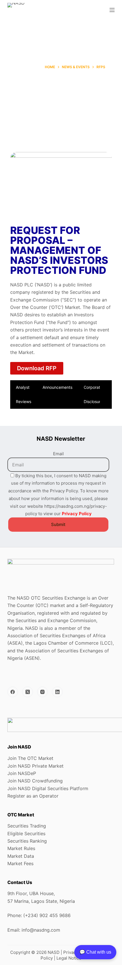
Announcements (57, 387)
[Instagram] (42, 692)
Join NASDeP (21, 773)
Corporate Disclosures (94, 394)
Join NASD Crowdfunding (35, 781)
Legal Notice (68, 958)
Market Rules (21, 848)
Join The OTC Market (30, 758)
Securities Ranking (27, 841)
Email (58, 453)
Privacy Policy (77, 513)
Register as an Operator (32, 796)
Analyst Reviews (23, 394)
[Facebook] (12, 692)
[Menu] (112, 10)
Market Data (20, 856)
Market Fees (20, 863)
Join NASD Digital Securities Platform (47, 788)
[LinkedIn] (57, 692)
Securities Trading (26, 826)
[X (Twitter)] (27, 692)
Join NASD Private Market (35, 766)
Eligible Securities (26, 833)
